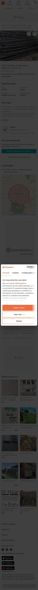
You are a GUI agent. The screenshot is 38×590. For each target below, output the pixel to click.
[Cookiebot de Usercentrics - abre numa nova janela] (27, 267)
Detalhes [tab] (15, 273)
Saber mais (18, 314)
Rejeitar (19, 321)
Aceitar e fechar (19, 308)
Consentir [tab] (5, 273)
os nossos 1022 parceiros (16, 283)
